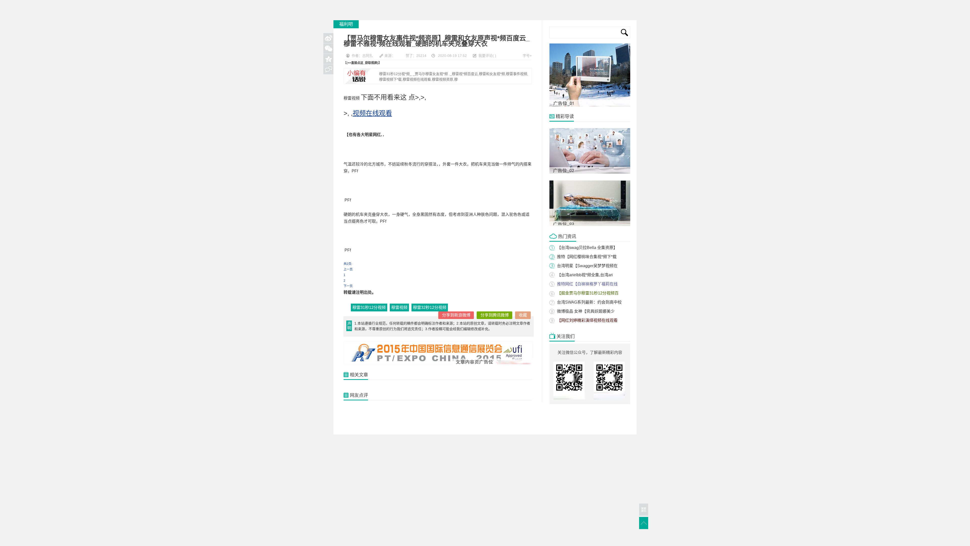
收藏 (523, 315)
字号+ (527, 56)
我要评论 (485, 56)
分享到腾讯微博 (494, 315)
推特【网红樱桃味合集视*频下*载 (587, 257)
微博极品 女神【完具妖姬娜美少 (586, 311)
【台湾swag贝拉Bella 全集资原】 (587, 247)
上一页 (348, 269)
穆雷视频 (399, 307)
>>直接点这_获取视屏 (362, 63)
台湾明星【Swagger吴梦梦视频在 (587, 266)
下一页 (348, 286)
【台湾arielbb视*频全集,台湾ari (585, 275)
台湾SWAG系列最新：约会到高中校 (589, 302)
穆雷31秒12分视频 (369, 307)
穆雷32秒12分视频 (429, 307)
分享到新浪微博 (456, 315)
